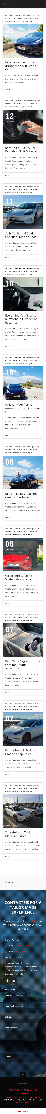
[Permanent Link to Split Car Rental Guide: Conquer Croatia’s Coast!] (23, 212)
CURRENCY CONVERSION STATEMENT (23, 1097)
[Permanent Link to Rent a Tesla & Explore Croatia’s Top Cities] (23, 729)
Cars (6, 15)
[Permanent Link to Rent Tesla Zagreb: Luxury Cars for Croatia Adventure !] (23, 640)
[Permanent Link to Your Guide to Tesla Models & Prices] (23, 811)
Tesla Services (17, 21)
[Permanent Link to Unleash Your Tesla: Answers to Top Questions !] (23, 383)
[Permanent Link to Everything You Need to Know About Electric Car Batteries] (23, 294)
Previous (9, 882)
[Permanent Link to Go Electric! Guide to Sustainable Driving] (23, 554)
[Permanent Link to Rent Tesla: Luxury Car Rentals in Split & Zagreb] (23, 127)
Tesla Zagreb (27, 21)
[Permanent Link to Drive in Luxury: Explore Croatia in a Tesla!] (23, 472)
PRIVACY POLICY (16, 1090)
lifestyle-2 (32, 15)
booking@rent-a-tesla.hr (24, 952)
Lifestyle (25, 15)
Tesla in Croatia (28, 18)
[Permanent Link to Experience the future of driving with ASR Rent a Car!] (23, 41)
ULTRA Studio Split (23, 1102)
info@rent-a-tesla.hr (22, 945)
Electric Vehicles (15, 15)
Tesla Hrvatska (17, 18)
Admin (7, 90)
